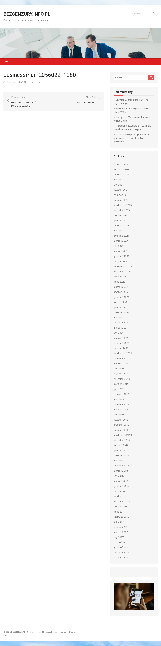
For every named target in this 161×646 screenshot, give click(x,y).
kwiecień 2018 (121, 465)
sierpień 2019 (121, 383)
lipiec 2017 (119, 511)
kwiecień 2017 (121, 526)
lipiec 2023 (119, 220)
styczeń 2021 (121, 337)
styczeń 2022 (121, 291)
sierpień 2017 (121, 506)
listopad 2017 (121, 491)
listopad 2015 (121, 557)
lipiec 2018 (119, 450)
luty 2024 (119, 184)
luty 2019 (119, 414)
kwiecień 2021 (121, 322)
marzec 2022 (121, 286)
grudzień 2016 (121, 547)
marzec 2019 (121, 409)
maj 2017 (119, 521)
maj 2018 (119, 460)
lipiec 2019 (119, 389)
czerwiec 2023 (121, 225)
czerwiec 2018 (121, 455)
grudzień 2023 (121, 194)
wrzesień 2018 (122, 440)
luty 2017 (119, 537)
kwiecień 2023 (121, 235)
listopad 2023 (121, 199)
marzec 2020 (121, 363)
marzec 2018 (121, 470)
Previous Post (24, 101)
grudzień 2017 (121, 486)
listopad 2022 (121, 261)
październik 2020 (123, 353)
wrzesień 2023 (122, 210)
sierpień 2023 (121, 215)
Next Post (86, 99)
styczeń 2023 (121, 250)
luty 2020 (119, 368)
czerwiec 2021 (121, 312)
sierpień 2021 (121, 302)
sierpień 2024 (121, 169)
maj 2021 (119, 317)
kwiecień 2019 (121, 404)
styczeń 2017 (121, 542)
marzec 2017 (121, 532)
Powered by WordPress (45, 631)
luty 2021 (119, 332)
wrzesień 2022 (122, 271)
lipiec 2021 (119, 307)
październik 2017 (123, 496)
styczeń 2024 (121, 189)
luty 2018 (119, 475)
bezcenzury (36, 81)
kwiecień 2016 (121, 552)
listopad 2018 (121, 429)
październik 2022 (123, 266)
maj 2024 (119, 179)
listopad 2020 (121, 348)
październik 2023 (123, 205)
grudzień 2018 (121, 424)
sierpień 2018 (121, 445)
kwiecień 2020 (121, 358)
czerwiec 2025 (121, 164)
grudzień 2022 (121, 256)
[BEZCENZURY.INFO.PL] (80, 43)
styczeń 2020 (121, 373)
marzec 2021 (121, 327)
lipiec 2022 (119, 281)
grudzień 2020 (121, 342)
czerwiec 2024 (121, 174)
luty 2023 (119, 245)
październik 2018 (123, 434)
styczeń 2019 (121, 419)
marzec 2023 (121, 240)
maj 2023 (119, 230)
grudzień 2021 (121, 297)
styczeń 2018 (121, 480)
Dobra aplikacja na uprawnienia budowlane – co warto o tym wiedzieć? (131, 138)
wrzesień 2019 (122, 378)
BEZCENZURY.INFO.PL (26, 14)
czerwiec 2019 (121, 394)
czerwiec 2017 (121, 516)
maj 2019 (119, 399)
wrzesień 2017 (122, 501)
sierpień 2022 (121, 276)
